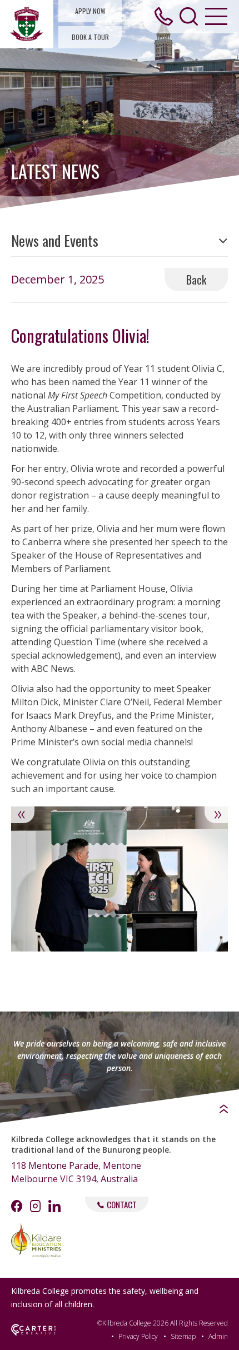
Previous (22, 814)
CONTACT (122, 1204)
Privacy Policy (138, 1336)
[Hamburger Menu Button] (216, 16)
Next (216, 814)
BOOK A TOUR (90, 37)
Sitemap (183, 1336)
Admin (218, 1336)
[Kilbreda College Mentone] (26, 24)
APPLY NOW (90, 11)
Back (196, 279)
